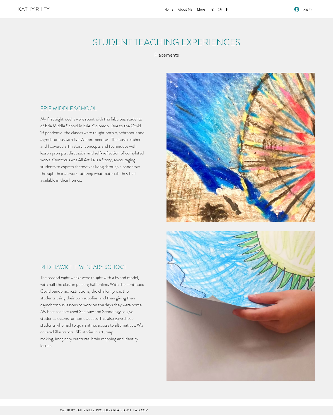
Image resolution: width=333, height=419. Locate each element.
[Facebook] (226, 9)
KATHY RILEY (33, 9)
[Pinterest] (213, 9)
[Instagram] (219, 9)
